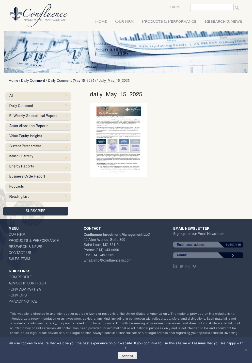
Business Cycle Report (27, 177)
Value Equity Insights (25, 136)
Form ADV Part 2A (25, 290)
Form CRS (18, 295)
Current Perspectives (25, 146)
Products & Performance (169, 21)
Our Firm (124, 21)
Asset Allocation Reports (28, 126)
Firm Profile (20, 277)
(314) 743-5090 (107, 250)
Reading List (19, 197)
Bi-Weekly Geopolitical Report (33, 116)
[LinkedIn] (175, 266)
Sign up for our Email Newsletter (198, 235)
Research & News (223, 21)
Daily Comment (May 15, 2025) (72, 81)
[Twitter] (181, 266)
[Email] (188, 266)
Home (101, 21)
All (11, 96)
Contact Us (178, 7)
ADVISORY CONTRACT (28, 283)
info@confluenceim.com (112, 261)
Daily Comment (33, 81)
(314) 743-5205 (102, 255)
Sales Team (19, 259)
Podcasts (16, 187)
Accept (127, 356)
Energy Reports (21, 166)
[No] (245, 349)
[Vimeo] (195, 266)
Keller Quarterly (21, 156)
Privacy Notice (23, 302)
